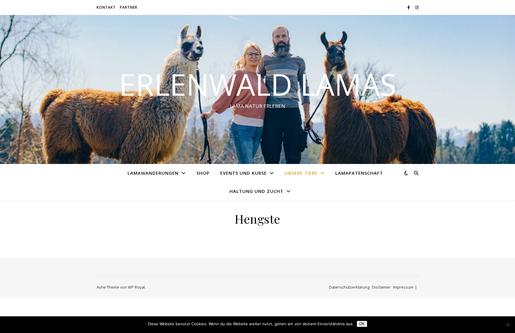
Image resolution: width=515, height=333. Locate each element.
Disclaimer (381, 287)
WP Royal (136, 287)
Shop (203, 173)
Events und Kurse (243, 173)
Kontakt (106, 7)
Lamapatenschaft (359, 173)
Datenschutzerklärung (349, 287)
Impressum (403, 287)
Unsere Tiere (301, 173)
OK (362, 324)
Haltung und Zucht (256, 191)
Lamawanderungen (153, 173)
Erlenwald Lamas (257, 84)
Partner (128, 7)
